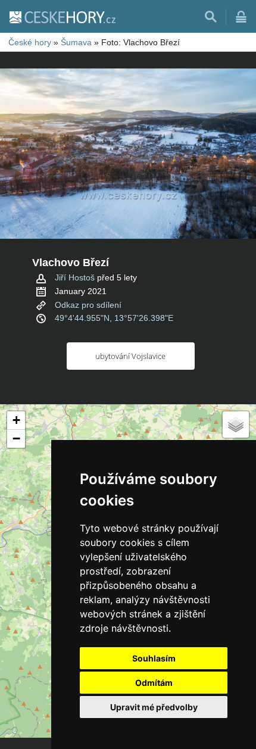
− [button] (16, 438)
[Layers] (236, 424)
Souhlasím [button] (154, 658)
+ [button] (16, 420)
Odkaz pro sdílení (88, 305)
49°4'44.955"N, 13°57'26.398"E (114, 318)
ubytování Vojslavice (130, 356)
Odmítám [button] (154, 683)
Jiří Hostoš (75, 277)
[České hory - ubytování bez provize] (61, 16)
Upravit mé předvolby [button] (154, 707)
